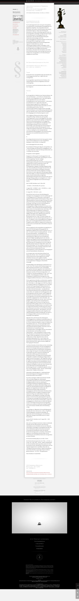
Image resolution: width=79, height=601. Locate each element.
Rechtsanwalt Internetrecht (31, 580)
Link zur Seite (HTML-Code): (39, 483)
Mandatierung (45, 0)
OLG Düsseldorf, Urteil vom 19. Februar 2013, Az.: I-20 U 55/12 (27, 584)
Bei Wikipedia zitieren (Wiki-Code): (39, 490)
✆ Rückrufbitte (39, 548)
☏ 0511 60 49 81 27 (39, 543)
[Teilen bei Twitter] (39, 481)
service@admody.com (16, 22)
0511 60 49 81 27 (15, 24)
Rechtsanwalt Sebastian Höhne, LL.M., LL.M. (39, 577)
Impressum (50, 0)
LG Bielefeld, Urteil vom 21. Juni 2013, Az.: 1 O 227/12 (44, 584)
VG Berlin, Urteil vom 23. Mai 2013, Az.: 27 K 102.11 (47, 586)
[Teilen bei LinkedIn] (38, 481)
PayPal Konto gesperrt (44, 581)
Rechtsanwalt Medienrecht (46, 580)
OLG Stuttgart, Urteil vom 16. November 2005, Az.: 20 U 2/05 (31, 586)
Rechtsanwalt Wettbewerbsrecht (55, 580)
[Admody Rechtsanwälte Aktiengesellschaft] (39, 560)
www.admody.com (16, 34)
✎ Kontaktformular (39, 546)
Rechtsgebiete (38, 0)
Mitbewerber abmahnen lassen (36, 581)
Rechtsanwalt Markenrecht (38, 580)
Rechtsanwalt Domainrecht (23, 580)
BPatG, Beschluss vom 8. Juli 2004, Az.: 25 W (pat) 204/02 (38, 585)
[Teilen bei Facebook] (41, 481)
